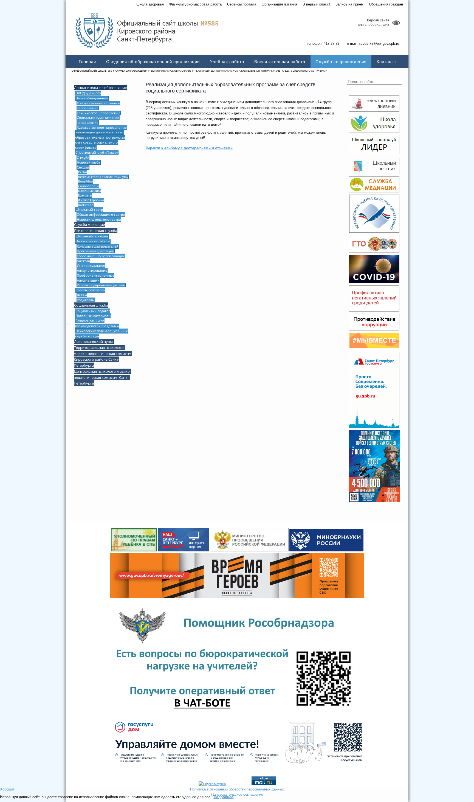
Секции (83, 167)
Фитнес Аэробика (91, 200)
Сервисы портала (241, 4)
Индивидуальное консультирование (92, 268)
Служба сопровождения (340, 61)
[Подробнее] (223, 797)
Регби (82, 172)
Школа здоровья (150, 4)
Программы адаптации (95, 251)
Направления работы (92, 241)
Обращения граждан (386, 4)
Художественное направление (102, 127)
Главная (87, 61)
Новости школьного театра (99, 219)
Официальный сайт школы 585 (92, 70)
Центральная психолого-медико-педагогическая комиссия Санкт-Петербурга (102, 377)
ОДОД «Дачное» (88, 93)
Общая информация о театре (101, 214)
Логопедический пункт (94, 341)
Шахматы (85, 195)
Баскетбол (85, 205)
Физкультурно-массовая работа (195, 4)
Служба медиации (89, 224)
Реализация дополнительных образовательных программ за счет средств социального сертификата (100, 140)
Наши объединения (91, 98)
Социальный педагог (92, 311)
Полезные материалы (93, 315)
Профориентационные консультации (95, 277)
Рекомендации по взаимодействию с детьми (97, 323)
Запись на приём (349, 4)
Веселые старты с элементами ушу (103, 177)
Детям (82, 295)
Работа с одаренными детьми (101, 285)
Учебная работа (227, 61)
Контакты (387, 61)
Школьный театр (89, 209)
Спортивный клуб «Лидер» (96, 152)
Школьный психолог (91, 236)
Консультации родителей (98, 246)
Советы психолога (90, 290)
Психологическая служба (95, 230)
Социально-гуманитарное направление (98, 120)
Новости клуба (88, 162)
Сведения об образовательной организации (153, 61)
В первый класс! (316, 4)
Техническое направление (98, 113)
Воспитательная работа (279, 61)
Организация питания (279, 4)
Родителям (86, 300)
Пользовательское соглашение (237, 794)
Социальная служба (91, 305)
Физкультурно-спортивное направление (98, 105)
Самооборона (88, 186)
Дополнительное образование (171, 70)
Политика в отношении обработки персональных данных (237, 789)
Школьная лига (89, 191)
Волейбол (85, 181)
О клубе (83, 157)
